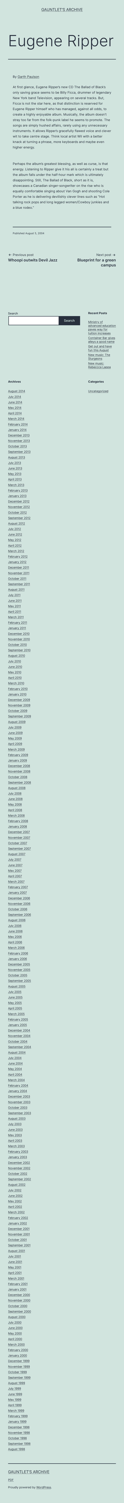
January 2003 (17, 1157)
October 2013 (17, 446)
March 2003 (16, 1146)
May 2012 (14, 540)
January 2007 (17, 892)
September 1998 (19, 1443)
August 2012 (16, 523)
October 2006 (17, 909)
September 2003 (19, 1113)
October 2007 (17, 843)
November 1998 (19, 1432)
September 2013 (19, 451)
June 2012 (15, 534)
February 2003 (18, 1151)
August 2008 (17, 788)
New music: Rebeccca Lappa (99, 365)
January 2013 (17, 496)
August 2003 (17, 1118)
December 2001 (19, 1228)
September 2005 (19, 980)
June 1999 (15, 1394)
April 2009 (15, 743)
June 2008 (15, 799)
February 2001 (18, 1284)
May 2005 (15, 1002)
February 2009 (18, 755)
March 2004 (16, 1080)
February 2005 (18, 1019)
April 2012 (15, 545)
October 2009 (17, 710)
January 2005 (17, 1025)
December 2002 (19, 1162)
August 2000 (17, 1317)
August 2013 (16, 457)
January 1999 (17, 1421)
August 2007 (16, 854)
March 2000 (16, 1344)
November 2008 (19, 771)
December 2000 (19, 1295)
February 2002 (18, 1217)
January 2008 (17, 826)
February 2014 (18, 424)
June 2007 (15, 865)
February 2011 (17, 622)
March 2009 (16, 749)
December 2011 (18, 567)
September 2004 (19, 1047)
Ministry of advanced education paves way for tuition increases (102, 327)
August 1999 (16, 1383)
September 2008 (19, 782)
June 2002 (15, 1195)
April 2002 (15, 1206)
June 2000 (15, 1328)
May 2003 (15, 1135)
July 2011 (14, 595)
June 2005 (15, 997)
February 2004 (18, 1085)
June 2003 (15, 1129)
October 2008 (17, 777)
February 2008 (18, 821)
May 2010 (14, 672)
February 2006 (18, 953)
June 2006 (15, 931)
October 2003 (17, 1107)
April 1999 (15, 1405)
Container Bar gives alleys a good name (101, 339)
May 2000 (15, 1333)
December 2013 (19, 435)
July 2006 (14, 925)
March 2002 (16, 1212)
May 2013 (14, 473)
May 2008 (15, 804)
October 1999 (17, 1372)
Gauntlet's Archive (62, 9)
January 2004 (17, 1091)
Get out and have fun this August (100, 348)
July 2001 (14, 1256)
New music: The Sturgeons (99, 356)
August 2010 (16, 655)
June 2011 (15, 600)
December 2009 (19, 699)
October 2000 (17, 1306)
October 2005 (17, 975)
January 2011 (17, 628)
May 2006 (15, 936)
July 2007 (14, 859)
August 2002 (17, 1184)
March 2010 (16, 683)
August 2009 (17, 722)
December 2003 (19, 1096)
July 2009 (14, 727)
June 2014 (15, 402)
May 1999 (14, 1399)
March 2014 (16, 418)
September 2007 (19, 848)
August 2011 (16, 589)
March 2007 (16, 881)
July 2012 (14, 529)
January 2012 (17, 562)
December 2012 (19, 501)
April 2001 (15, 1272)
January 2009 (17, 760)
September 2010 (19, 650)
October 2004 (17, 1041)
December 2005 (19, 964)
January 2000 (17, 1355)
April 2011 (14, 611)
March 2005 (16, 1014)
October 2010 (17, 644)
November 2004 (19, 1036)
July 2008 (14, 793)
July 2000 (14, 1322)
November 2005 (19, 969)
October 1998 (17, 1438)
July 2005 (14, 992)
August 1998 (16, 1449)
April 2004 (15, 1074)
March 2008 (16, 815)
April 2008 (15, 810)
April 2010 (15, 677)
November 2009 (19, 705)
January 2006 (17, 958)
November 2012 (19, 507)
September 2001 (19, 1245)
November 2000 (19, 1300)
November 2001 (19, 1234)
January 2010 (17, 694)
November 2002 (19, 1168)
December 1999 (19, 1361)
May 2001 (14, 1267)
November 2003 (19, 1102)
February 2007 (18, 887)
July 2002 (14, 1190)
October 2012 (17, 512)
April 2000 (15, 1339)
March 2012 (16, 551)
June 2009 (15, 732)
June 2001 (15, 1261)
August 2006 (17, 920)
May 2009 (15, 738)
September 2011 (19, 584)
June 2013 (15, 468)
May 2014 (14, 407)
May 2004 (15, 1069)
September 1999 (19, 1377)
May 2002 (15, 1201)
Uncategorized (98, 391)
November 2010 (19, 639)
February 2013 (18, 490)
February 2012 (18, 556)
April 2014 (15, 413)
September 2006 (19, 914)
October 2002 (17, 1173)
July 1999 (14, 1388)
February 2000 (18, 1350)
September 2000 (19, 1311)
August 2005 (17, 986)
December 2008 (19, 766)
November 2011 (18, 573)
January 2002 (17, 1223)
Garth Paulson (28, 77)
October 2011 (17, 578)
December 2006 (19, 898)
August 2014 (16, 391)
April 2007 (15, 876)
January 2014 (17, 429)
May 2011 (14, 606)
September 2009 (19, 716)
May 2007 (15, 870)
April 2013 (15, 479)
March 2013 (16, 485)
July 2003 (14, 1124)
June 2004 (15, 1063)
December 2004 (19, 1030)
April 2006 (15, 942)
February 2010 (18, 688)
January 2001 (17, 1289)
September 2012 (19, 518)
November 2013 (19, 440)
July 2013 (14, 463)
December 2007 (19, 832)
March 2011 (16, 617)
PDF (11, 1480)
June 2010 (15, 666)
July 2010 (14, 661)
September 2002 (19, 1179)
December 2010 (19, 633)
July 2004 (15, 1058)
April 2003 (15, 1140)
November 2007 (19, 837)
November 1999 (19, 1366)
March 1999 (16, 1410)
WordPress (43, 1487)
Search (13, 313)
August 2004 (17, 1052)
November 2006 (19, 903)
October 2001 (17, 1239)
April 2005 (15, 1008)
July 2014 (14, 396)
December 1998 (19, 1427)
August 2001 (16, 1251)
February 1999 (18, 1416)
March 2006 (16, 947)
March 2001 (16, 1278)
